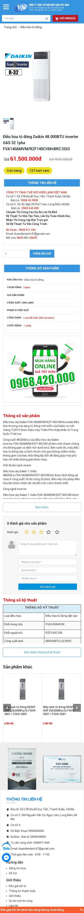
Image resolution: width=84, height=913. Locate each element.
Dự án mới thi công (20, 900)
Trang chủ (10, 27)
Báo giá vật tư (17, 886)
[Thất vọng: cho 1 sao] (26, 532)
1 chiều (27, 325)
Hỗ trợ (13, 873)
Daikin (26, 287)
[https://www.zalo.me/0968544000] (6, 847)
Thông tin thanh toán (22, 891)
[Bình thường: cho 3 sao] (40, 532)
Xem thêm (42, 507)
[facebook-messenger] (6, 857)
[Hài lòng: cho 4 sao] (48, 532)
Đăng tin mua (17, 868)
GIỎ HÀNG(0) (68, 18)
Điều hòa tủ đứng (31, 27)
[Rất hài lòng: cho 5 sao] (57, 532)
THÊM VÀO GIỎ (42, 253)
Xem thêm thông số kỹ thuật (42, 652)
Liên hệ (13, 905)
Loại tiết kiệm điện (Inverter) (38, 317)
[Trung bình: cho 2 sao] (33, 532)
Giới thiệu (15, 895)
